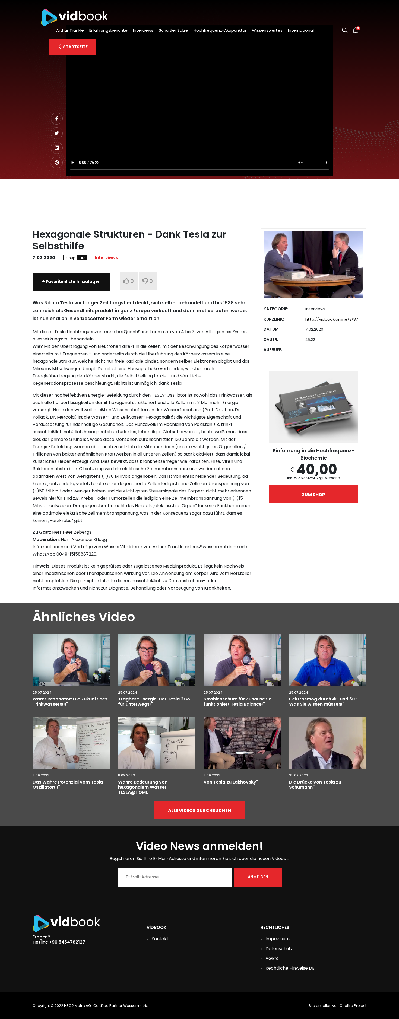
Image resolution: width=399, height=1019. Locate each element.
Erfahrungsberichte (108, 30)
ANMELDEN (258, 877)
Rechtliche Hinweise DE (290, 968)
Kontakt (160, 939)
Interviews (143, 30)
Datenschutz (279, 948)
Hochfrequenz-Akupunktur (220, 30)
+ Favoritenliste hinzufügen (71, 281)
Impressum (277, 939)
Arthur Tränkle (70, 30)
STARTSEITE (75, 47)
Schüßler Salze (173, 30)
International (301, 30)
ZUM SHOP (313, 495)
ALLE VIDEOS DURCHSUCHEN (199, 810)
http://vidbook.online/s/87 (331, 319)
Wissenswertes (267, 30)
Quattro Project (353, 1005)
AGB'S (271, 958)
